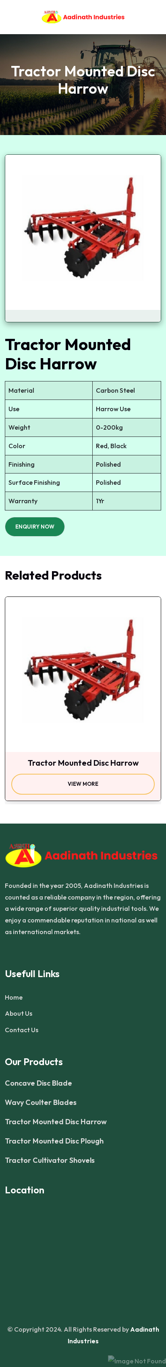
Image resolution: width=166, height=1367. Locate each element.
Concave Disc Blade (38, 1083)
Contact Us (21, 1030)
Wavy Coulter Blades (41, 1102)
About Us (18, 1013)
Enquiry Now (34, 526)
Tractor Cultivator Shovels (50, 1160)
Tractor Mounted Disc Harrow (56, 1121)
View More (83, 784)
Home (14, 997)
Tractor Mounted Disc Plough (54, 1141)
